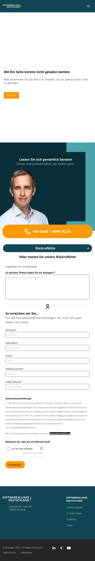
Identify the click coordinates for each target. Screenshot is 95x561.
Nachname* (11, 342)
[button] (88, 6)
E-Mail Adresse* (13, 381)
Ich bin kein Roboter (22, 448)
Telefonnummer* (14, 368)
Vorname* (10, 329)
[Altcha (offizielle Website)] (41, 449)
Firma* (9, 355)
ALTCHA (39, 453)
